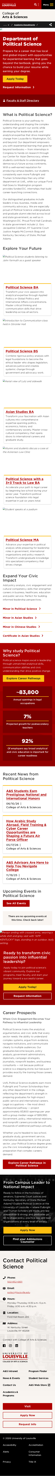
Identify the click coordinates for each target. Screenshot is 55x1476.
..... (5, 24)
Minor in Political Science (20, 608)
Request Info (27, 1424)
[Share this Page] (50, 24)
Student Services (38, 1378)
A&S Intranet (10, 1371)
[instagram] (10, 1345)
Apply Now (27, 1230)
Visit (27, 1406)
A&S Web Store (38, 1385)
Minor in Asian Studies (18, 617)
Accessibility (9, 1445)
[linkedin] (16, 1345)
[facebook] (4, 1345)
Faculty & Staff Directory (22, 100)
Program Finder (38, 1371)
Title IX (32, 1462)
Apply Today (15, 78)
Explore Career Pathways (23, 678)
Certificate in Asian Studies (21, 635)
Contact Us (9, 1385)
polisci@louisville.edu (18, 1292)
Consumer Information (35, 1453)
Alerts (6, 1452)
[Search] (36, 4)
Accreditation (36, 1445)
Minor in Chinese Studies (20, 626)
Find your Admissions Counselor (27, 1240)
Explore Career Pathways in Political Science (27, 1164)
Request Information (17, 87)
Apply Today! (27, 987)
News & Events (11, 1378)
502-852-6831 (14, 1282)
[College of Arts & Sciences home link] (15, 1357)
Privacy (7, 1462)
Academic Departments (24, 25)
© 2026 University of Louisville (19, 1438)
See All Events (16, 903)
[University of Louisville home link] (9, 4)
